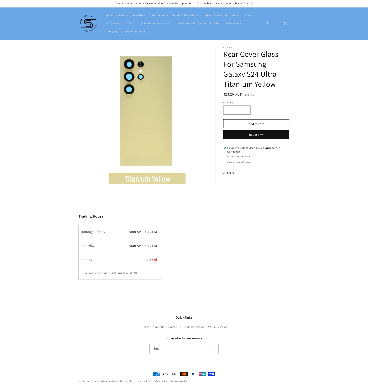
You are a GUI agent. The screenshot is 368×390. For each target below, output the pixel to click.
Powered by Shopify (122, 381)
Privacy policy (143, 381)
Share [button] (230, 172)
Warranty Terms (217, 326)
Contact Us (175, 326)
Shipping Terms (194, 326)
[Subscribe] (214, 348)
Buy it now (256, 135)
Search (145, 326)
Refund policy (160, 381)
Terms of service (179, 381)
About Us (158, 326)
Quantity (228, 102)
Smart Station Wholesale (99, 381)
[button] (122, 15)
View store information (241, 162)
